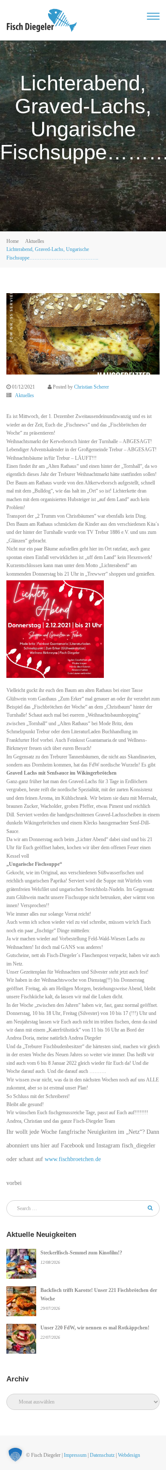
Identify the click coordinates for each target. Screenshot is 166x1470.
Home (12, 241)
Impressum (75, 1455)
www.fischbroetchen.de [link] (73, 1159)
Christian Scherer (91, 387)
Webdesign (129, 1455)
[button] (15, 1454)
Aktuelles (34, 241)
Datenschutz (102, 1455)
